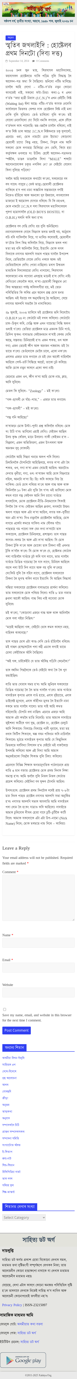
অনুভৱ (11, 38)
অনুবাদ (6, 1118)
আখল (5, 1085)
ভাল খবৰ (7, 1179)
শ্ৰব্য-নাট (6, 1159)
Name (7, 935)
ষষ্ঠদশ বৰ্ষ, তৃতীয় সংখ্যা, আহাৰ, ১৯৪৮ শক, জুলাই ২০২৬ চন (38, 21)
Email (7, 960)
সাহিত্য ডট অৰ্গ (27, 1333)
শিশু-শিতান (8, 1165)
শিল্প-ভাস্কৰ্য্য (8, 1192)
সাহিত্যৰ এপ (9, 1065)
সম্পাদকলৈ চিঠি (10, 1125)
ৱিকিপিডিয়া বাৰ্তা (11, 1172)
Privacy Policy (12, 1305)
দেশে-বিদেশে (9, 1071)
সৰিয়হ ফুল (8, 1185)
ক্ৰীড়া (5, 1098)
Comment (10, 872)
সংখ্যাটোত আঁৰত (11, 1145)
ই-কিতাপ (7, 1152)
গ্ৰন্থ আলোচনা (9, 1078)
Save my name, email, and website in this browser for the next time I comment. (36, 1018)
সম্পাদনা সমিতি (10, 1138)
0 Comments (42, 61)
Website (7, 985)
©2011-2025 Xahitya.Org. (38, 1375)
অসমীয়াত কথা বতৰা (30, 1324)
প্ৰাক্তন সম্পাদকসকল (13, 1132)
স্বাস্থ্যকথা (7, 1112)
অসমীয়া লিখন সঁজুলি (13, 1058)
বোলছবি (6, 1092)
